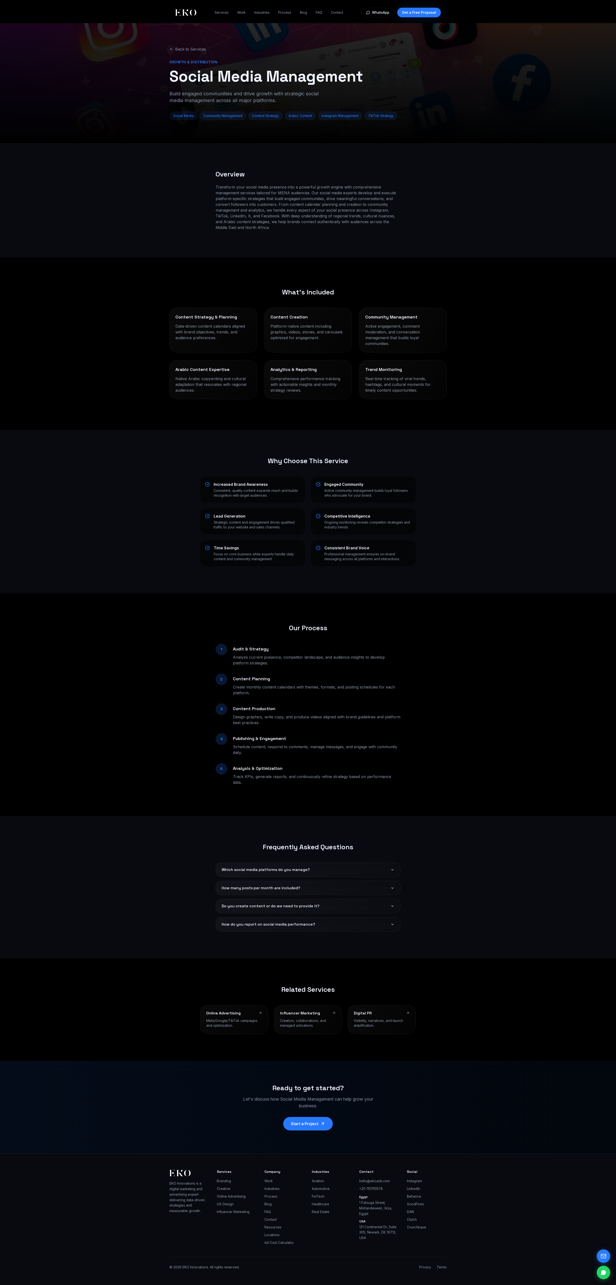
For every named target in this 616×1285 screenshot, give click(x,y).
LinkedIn (413, 1189)
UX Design (225, 1204)
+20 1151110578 (371, 1189)
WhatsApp (380, 12)
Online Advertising (231, 1196)
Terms (442, 1267)
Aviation (318, 1181)
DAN (410, 1212)
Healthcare (320, 1204)
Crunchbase (416, 1227)
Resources (273, 1227)
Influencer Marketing (233, 1212)
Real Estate (320, 1212)
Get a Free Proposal (419, 12)
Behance (414, 1196)
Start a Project (304, 1123)
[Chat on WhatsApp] (603, 1272)
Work (241, 12)
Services (222, 12)
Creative (223, 1189)
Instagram (414, 1181)
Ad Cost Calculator (279, 1242)
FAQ (319, 12)
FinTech (318, 1196)
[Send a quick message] (603, 1256)
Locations (272, 1235)
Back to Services (190, 49)
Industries (262, 12)
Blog (303, 12)
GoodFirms (415, 1204)
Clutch (412, 1219)
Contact (337, 12)
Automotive (321, 1189)
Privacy (425, 1267)
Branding (224, 1181)
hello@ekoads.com (374, 1181)
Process (284, 12)
